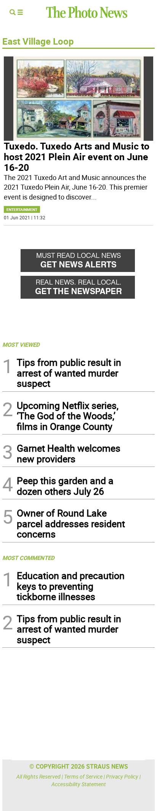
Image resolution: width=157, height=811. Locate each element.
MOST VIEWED (21, 344)
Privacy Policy (122, 776)
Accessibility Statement (78, 784)
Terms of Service (83, 776)
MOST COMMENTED (28, 558)
